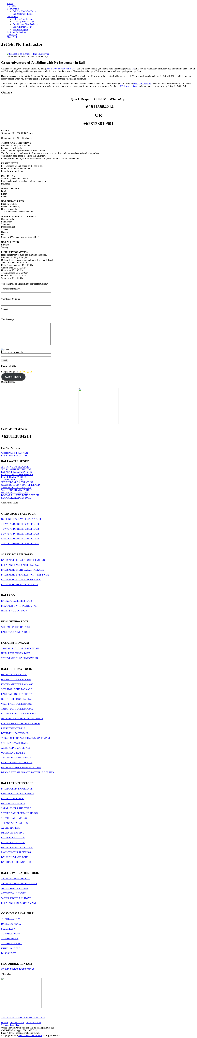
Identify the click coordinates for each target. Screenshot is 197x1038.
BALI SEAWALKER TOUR (14, 857)
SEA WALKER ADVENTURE (16, 498)
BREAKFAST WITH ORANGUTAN (19, 606)
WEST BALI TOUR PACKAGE (16, 704)
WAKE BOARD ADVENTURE (16, 490)
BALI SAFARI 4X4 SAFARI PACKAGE (21, 579)
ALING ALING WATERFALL (15, 748)
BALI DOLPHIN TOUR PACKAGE (18, 713)
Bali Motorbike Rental (23, 14)
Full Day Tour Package (23, 19)
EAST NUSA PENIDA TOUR (15, 632)
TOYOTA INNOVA (10, 933)
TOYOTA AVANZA (11, 919)
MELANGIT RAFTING (12, 832)
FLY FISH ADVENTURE (13, 477)
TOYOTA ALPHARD (11, 943)
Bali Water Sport (20, 29)
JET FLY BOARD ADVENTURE (17, 482)
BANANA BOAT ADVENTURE (17, 474)
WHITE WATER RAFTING (14, 453)
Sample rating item (9, 371)
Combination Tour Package (25, 24)
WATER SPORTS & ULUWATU (16, 898)
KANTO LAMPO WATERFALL (16, 762)
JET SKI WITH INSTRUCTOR (16, 469)
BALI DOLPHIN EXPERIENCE (17, 788)
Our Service (12, 16)
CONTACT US (17, 1022)
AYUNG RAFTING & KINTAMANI (19, 883)
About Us (11, 6)
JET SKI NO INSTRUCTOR (15, 467)
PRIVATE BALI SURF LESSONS (17, 793)
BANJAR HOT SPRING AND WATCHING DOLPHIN (27, 772)
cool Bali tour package (127, 86)
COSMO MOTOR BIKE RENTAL (17, 969)
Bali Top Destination (16, 32)
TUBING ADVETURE (12, 479)
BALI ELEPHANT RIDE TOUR (17, 847)
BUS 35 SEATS (8, 953)
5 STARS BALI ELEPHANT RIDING (19, 813)
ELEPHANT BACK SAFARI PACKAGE (21, 565)
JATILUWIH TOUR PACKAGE (16, 689)
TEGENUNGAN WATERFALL (16, 757)
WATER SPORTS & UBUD (14, 888)
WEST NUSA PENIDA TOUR (16, 627)
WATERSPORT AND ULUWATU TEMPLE (22, 718)
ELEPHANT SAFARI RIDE (14, 455)
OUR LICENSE (33, 1022)
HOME (4, 1022)
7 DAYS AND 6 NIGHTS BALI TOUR (20, 543)
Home (10, 3)
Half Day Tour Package (23, 21)
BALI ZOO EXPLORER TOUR (16, 601)
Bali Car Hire (13, 8)
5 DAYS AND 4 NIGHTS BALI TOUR (20, 534)
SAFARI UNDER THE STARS (16, 808)
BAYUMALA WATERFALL (15, 733)
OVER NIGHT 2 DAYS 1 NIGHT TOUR (21, 519)
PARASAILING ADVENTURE (16, 472)
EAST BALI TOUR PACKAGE (16, 694)
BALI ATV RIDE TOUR (13, 842)
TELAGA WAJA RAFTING (14, 823)
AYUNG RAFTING (10, 828)
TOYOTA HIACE (9, 938)
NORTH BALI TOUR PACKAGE (17, 699)
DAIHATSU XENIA (11, 924)
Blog (18, 1025)
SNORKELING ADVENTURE (16, 487)
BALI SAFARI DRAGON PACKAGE (19, 584)
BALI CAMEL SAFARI (12, 798)
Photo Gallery (13, 37)
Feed (12, 1025)
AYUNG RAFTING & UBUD (15, 878)
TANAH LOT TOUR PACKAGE (17, 709)
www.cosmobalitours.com (30, 1035)
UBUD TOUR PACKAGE (14, 674)
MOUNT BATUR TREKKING (16, 852)
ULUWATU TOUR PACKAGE (16, 679)
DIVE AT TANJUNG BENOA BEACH (20, 495)
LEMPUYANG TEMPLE (13, 728)
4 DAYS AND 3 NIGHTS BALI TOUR (20, 529)
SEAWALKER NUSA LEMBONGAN (19, 658)
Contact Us (12, 34)
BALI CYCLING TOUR (13, 837)
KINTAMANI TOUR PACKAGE (17, 684)
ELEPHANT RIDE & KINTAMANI (18, 903)
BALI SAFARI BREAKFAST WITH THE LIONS (25, 575)
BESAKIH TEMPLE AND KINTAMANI (21, 767)
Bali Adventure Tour (22, 27)
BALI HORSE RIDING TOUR (16, 862)
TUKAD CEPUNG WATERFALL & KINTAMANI (25, 738)
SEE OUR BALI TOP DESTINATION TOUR (23, 1017)
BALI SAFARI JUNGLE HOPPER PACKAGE (23, 560)
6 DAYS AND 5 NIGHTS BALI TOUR (20, 538)
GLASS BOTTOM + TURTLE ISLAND (20, 485)
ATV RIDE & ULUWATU (13, 893)
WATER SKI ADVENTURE (14, 492)
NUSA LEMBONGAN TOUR (15, 653)
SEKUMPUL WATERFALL (14, 743)
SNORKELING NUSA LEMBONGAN (20, 648)
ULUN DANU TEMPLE (13, 753)
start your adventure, (142, 83)
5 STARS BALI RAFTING (14, 818)
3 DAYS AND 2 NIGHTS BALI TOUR (20, 524)
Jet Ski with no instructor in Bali (61, 68)
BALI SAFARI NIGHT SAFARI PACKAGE (22, 570)
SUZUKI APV (8, 929)
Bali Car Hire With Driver (24, 11)
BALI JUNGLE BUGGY (13, 803)
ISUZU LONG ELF (10, 948)
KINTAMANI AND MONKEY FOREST (20, 723)
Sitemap (5, 1025)
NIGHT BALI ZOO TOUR (14, 610)
